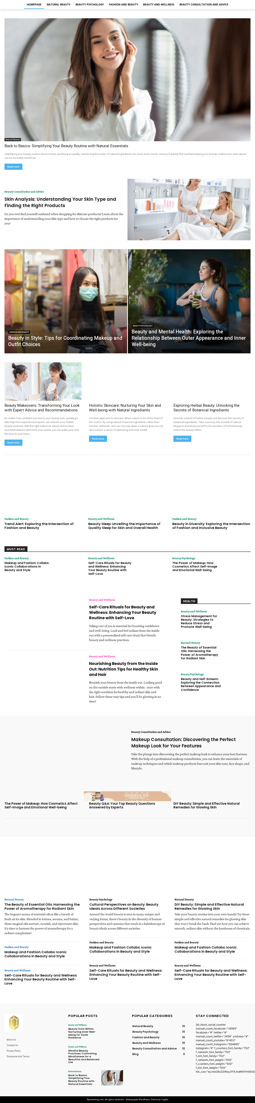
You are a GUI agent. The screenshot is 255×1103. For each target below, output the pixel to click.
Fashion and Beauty (19, 332)
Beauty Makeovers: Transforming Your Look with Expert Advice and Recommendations (42, 407)
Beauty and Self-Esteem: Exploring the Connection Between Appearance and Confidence (201, 684)
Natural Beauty (13, 139)
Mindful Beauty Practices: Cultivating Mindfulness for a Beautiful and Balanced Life (83, 1056)
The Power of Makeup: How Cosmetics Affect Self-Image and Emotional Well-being (194, 566)
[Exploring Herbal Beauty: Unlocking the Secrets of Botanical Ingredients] (212, 381)
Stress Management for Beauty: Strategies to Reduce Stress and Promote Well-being (199, 621)
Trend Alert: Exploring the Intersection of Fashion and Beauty (39, 525)
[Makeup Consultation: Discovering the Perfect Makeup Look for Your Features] (66, 752)
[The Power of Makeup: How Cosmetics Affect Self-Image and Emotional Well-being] (235, 570)
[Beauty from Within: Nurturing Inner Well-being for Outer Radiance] (112, 1031)
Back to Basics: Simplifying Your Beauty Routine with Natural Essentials (66, 146)
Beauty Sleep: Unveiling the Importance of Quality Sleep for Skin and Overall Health (124, 525)
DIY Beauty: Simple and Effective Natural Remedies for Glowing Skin (206, 805)
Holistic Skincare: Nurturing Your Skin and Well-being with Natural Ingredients (125, 407)
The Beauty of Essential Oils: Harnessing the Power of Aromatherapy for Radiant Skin (199, 652)
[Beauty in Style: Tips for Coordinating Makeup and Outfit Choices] (65, 301)
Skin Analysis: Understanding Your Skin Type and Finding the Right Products (60, 202)
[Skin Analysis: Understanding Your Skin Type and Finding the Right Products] (189, 209)
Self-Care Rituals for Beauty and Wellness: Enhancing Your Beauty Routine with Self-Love (109, 568)
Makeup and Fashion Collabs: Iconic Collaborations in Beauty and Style (26, 566)
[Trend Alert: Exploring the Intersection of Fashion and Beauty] (43, 489)
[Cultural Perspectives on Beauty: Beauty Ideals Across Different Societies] (127, 871)
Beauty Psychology (143, 326)
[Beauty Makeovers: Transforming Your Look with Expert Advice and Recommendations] (43, 381)
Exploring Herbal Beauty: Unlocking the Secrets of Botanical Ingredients (206, 407)
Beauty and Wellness (101, 518)
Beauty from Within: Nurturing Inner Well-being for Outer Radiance (82, 1033)
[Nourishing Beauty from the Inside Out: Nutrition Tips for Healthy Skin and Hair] (43, 678)
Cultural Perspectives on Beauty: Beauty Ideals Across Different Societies (123, 906)
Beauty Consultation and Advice (24, 191)
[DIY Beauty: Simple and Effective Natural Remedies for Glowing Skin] (213, 871)
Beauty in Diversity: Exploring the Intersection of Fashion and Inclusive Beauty (211, 525)
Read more (13, 166)
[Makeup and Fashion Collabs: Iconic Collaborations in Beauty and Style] (67, 570)
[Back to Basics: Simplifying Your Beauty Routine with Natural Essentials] (127, 79)
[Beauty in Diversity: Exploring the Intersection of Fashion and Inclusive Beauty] (211, 489)
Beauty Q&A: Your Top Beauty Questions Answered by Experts (122, 805)
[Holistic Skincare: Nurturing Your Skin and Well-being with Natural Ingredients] (127, 381)
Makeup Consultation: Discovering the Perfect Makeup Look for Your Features (183, 742)
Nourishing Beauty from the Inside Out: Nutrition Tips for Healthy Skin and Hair (123, 669)
